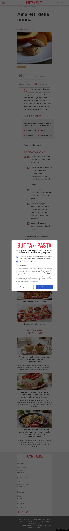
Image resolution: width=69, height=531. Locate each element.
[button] (34, 265)
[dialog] (35, 265)
